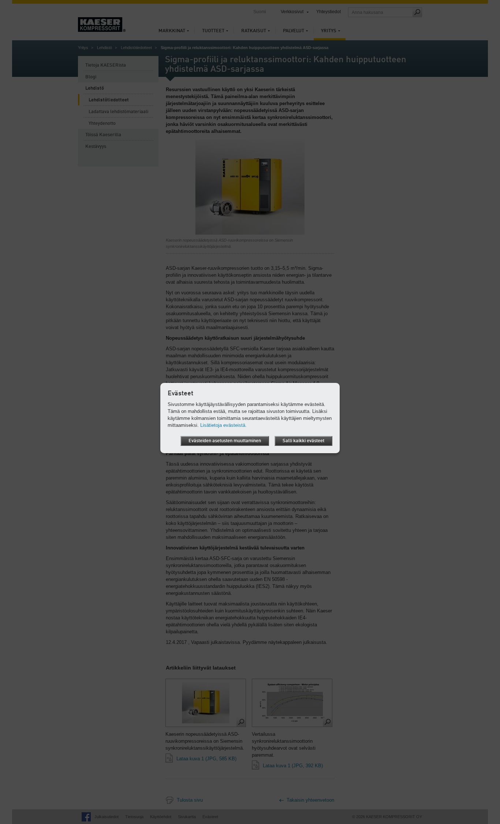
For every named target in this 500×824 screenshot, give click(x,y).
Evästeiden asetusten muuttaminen (225, 441)
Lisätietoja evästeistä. (223, 425)
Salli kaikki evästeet (303, 441)
